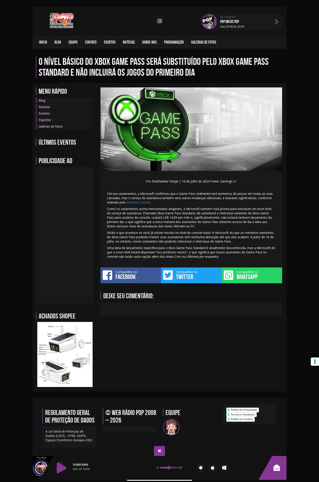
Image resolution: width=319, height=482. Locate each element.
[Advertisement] (64, 235)
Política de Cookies (242, 419)
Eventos (109, 42)
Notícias (129, 42)
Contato (91, 42)
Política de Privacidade (244, 409)
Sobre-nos (149, 42)
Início (43, 42)
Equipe (73, 42)
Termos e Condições (243, 414)
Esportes (45, 120)
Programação (174, 42)
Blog (57, 42)
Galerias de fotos (203, 42)
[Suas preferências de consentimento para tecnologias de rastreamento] (315, 361)
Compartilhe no (126, 275)
